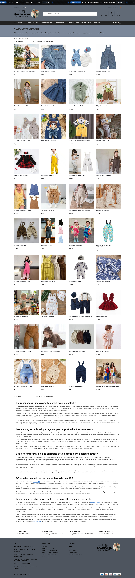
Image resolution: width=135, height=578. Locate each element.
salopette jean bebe (95, 502)
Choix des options (26, 77)
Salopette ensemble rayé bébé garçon (79, 140)
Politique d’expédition (48, 548)
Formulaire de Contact (75, 555)
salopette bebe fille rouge (21, 175)
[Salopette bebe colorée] (108, 91)
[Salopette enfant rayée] (81, 230)
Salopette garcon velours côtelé (78, 351)
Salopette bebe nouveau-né (22, 140)
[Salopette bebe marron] (53, 196)
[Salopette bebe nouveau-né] (26, 126)
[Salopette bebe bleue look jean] (26, 371)
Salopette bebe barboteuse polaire (51, 351)
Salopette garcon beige (102, 210)
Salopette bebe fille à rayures (77, 175)
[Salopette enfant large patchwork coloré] (108, 371)
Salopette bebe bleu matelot (77, 71)
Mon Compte (103, 15)
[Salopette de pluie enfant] (81, 371)
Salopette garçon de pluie (48, 175)
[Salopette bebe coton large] (108, 161)
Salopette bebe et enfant (48, 281)
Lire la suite (54, 320)
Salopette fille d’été (46, 245)
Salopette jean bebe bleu (48, 71)
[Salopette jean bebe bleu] (53, 56)
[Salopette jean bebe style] (26, 91)
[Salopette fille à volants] (108, 126)
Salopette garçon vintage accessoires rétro (81, 316)
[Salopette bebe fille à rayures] (81, 161)
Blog (70, 546)
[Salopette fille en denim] (53, 91)
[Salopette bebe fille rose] (108, 336)
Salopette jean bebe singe (48, 140)
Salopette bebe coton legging (22, 351)
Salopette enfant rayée (75, 245)
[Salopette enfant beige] (53, 371)
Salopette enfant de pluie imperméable (25, 71)
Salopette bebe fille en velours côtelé (79, 210)
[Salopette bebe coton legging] (26, 336)
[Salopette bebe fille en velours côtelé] (81, 196)
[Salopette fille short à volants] (26, 196)
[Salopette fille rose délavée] (26, 267)
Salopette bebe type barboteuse (78, 106)
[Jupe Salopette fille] (108, 302)
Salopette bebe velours (20, 245)
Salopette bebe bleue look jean (23, 386)
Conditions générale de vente (50, 555)
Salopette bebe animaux (48, 316)
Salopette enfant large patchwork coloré (107, 386)
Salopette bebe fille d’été (103, 281)
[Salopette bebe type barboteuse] (81, 91)
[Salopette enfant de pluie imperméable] (26, 56)
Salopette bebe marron (47, 210)
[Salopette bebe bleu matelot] (81, 56)
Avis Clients (72, 550)
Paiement (118, 15)
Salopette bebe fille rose (103, 351)
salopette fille (36, 482)
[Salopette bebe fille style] (26, 302)
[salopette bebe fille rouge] (26, 161)
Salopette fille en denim (48, 106)
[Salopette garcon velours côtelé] (81, 336)
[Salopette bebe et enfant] (53, 267)
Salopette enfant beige (47, 386)
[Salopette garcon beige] (108, 196)
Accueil (16, 38)
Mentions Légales (46, 557)
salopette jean (37, 521)
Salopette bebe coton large (103, 175)
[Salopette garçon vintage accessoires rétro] (81, 302)
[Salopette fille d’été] (53, 230)
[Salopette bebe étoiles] (81, 267)
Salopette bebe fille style (21, 316)
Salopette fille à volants (102, 140)
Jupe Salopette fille (101, 316)
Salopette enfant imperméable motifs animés (104, 246)
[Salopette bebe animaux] (53, 302)
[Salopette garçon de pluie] (53, 161)
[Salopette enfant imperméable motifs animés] (108, 230)
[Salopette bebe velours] (26, 230)
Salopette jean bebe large (103, 71)
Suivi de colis (73, 552)
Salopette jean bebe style (21, 106)
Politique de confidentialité (49, 550)
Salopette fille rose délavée (22, 281)
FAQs (111, 15)
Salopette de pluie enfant (76, 386)
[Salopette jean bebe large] (108, 56)
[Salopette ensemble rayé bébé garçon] (81, 126)
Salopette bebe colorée (102, 106)
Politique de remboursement (50, 552)
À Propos (44, 546)
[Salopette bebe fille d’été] (108, 267)
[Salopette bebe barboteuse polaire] (53, 336)
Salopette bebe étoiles (75, 281)
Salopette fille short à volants (22, 210)
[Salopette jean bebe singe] (53, 126)
